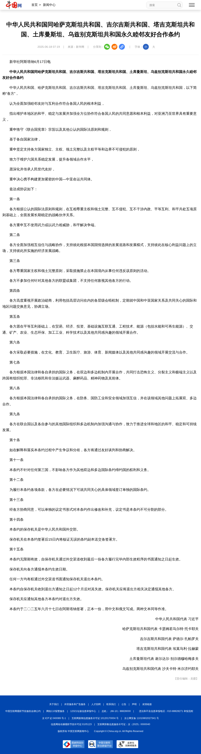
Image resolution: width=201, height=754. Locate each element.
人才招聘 (96, 704)
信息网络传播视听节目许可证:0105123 (71, 724)
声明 (134, 704)
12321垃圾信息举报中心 (83, 711)
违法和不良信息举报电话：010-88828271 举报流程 (166, 711)
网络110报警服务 (55, 711)
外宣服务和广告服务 (75, 704)
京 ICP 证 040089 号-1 (54, 718)
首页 (34, 4)
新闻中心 (49, 4)
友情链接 (147, 704)
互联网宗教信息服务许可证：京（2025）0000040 (123, 724)
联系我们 (111, 704)
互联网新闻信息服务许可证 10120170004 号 (95, 718)
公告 (124, 704)
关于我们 (54, 704)
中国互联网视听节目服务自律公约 (23, 711)
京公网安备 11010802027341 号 (141, 718)
